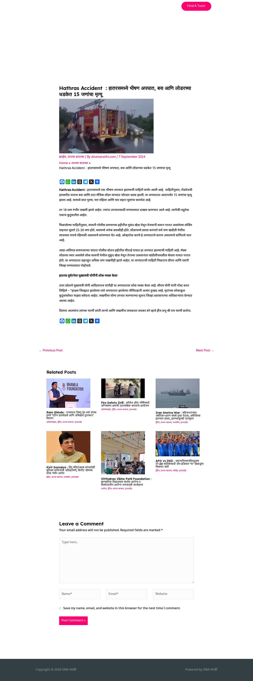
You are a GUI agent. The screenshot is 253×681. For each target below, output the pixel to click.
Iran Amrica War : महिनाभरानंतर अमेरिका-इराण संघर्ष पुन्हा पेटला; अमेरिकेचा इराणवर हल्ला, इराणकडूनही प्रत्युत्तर (178, 415)
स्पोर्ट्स (175, 470)
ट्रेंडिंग (59, 422)
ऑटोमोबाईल (51, 422)
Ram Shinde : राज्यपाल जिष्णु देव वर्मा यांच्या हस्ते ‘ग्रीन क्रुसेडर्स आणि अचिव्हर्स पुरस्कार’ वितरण (71, 415)
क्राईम (62, 157)
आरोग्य (104, 488)
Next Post (205, 351)
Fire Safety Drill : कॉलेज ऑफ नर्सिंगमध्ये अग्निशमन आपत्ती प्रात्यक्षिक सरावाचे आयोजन (125, 404)
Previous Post (51, 351)
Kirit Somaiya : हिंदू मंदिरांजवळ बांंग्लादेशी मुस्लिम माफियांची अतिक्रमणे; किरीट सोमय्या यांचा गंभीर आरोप (70, 470)
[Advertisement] (126, 34)
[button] (196, 6)
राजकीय (176, 422)
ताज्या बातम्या (76, 157)
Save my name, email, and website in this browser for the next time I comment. (122, 608)
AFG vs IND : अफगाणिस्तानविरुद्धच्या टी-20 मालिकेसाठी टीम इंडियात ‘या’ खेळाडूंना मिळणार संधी (180, 463)
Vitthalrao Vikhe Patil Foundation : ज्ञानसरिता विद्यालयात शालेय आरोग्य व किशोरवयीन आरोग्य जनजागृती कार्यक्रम (126, 481)
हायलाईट (78, 422)
